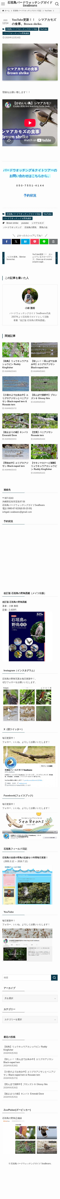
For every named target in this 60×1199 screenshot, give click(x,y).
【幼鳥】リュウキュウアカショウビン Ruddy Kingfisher (25, 1049)
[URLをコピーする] (53, 241)
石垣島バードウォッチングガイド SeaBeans (30, 4)
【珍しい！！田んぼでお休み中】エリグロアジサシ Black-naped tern (28, 1062)
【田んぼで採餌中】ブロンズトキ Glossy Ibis (26, 1085)
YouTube (43, 29)
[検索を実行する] (54, 978)
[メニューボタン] (3, 4)
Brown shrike (12, 223)
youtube (25, 223)
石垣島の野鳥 (30, 227)
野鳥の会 (44, 227)
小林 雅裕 (30, 308)
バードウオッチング (13, 227)
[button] (6, 241)
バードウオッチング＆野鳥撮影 (16, 33)
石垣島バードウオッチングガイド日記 (21, 29)
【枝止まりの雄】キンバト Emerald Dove (24, 1095)
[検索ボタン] (57, 4)
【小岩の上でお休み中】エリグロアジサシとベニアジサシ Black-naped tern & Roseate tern (30, 1074)
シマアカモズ (38, 223)
